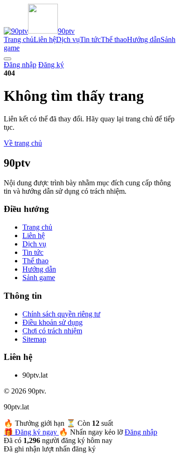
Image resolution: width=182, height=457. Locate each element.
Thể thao (114, 39)
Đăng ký (51, 65)
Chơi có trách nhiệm (52, 331)
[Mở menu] (7, 58)
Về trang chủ (23, 143)
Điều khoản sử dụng (52, 322)
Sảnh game (38, 277)
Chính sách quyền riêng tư (61, 314)
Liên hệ (45, 39)
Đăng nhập (20, 65)
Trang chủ (19, 39)
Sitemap (34, 339)
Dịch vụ (68, 39)
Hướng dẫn (144, 39)
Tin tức (90, 39)
